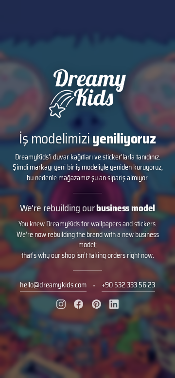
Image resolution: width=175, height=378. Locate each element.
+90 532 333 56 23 (128, 285)
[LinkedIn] (114, 304)
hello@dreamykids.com (53, 285)
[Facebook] (78, 304)
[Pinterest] (96, 304)
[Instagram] (61, 304)
